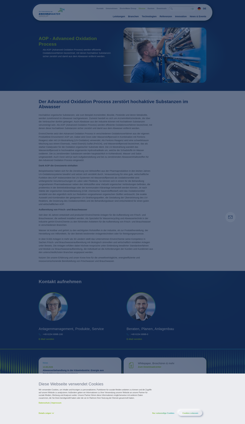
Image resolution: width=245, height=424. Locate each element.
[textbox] (201, 8)
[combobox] (200, 8)
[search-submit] (171, 8)
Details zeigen (45, 413)
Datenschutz (44, 403)
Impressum (56, 403)
